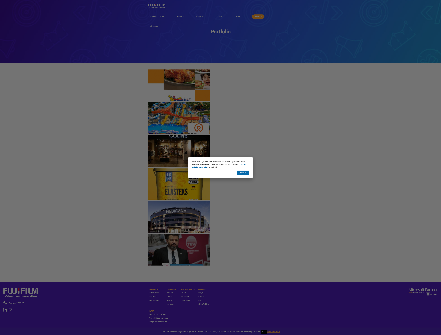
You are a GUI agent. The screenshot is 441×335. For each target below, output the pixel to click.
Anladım (243, 173)
